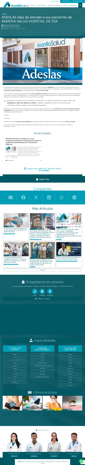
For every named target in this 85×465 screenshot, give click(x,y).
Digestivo (70, 374)
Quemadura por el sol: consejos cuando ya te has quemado (71, 413)
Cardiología (70, 379)
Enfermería (15, 357)
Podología (42, 354)
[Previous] (4, 410)
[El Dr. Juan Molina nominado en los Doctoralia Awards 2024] (68, 249)
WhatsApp (42, 295)
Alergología (70, 382)
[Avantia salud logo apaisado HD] (16, 5)
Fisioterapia (15, 362)
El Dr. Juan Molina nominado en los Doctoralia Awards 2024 (68, 258)
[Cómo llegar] (50, 291)
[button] (34, 5)
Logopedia (70, 362)
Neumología (70, 365)
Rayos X (14, 371)
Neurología (70, 354)
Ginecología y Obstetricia (42, 362)
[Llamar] (34, 291)
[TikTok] (70, 1)
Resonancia (15, 365)
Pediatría (14, 354)
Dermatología (42, 368)
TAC (15, 379)
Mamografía (15, 368)
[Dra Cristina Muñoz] (35, 442)
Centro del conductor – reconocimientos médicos (42, 365)
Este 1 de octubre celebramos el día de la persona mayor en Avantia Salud (15, 230)
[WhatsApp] (42, 291)
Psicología (15, 376)
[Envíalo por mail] (10, 197)
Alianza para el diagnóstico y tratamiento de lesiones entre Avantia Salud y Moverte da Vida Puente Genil (41, 262)
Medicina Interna (42, 374)
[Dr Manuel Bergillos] (55, 442)
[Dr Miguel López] (15, 442)
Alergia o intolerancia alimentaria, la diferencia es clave (51, 413)
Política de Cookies (54, 461)
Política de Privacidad (43, 461)
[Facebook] (60, 1)
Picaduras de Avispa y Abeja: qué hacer (11, 413)
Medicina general (15, 382)
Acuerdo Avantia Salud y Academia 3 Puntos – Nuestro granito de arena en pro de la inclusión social (15, 259)
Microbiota (70, 357)
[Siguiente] (81, 410)
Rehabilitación (70, 385)
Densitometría (14, 374)
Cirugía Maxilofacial (70, 368)
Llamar (34, 295)
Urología (70, 376)
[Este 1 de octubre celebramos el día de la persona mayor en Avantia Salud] (16, 220)
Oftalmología (42, 357)
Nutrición (70, 360)
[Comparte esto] (11, 29)
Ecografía (42, 360)
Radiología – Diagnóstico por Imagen (42, 376)
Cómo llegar (50, 295)
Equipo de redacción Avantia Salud (11, 26)
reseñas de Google (70, 121)
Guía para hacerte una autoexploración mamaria (31, 413)
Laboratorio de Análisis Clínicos (14, 360)
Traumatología (42, 371)
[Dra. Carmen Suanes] (75, 442)
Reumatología (70, 371)
